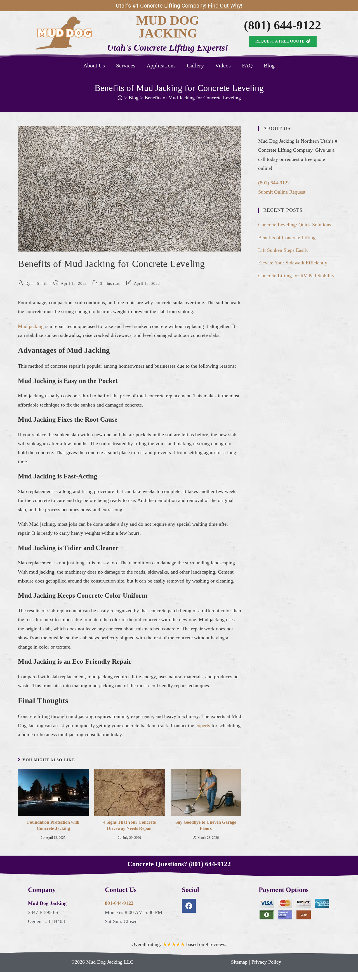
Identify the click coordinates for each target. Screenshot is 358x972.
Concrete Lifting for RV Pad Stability (296, 275)
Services (125, 65)
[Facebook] (189, 906)
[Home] (120, 97)
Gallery (195, 65)
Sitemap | (241, 962)
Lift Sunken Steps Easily (283, 250)
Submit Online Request (281, 192)
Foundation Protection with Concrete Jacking (53, 825)
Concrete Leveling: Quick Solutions (294, 224)
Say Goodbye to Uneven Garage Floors (205, 825)
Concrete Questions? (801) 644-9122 (179, 864)
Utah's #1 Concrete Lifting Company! (179, 5)
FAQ (247, 65)
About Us (94, 65)
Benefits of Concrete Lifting (286, 237)
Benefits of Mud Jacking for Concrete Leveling (193, 97)
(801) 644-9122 (282, 25)
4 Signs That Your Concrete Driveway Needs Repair (129, 825)
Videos (223, 65)
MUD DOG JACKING (167, 26)
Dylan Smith (36, 283)
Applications (161, 65)
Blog (269, 65)
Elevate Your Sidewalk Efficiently (292, 263)
